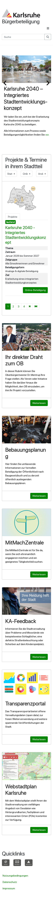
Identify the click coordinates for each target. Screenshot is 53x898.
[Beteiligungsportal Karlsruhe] (21, 13)
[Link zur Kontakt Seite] (6, 863)
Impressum (9, 888)
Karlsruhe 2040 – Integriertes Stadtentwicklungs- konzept (25, 98)
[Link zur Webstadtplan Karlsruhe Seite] (26, 766)
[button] (5, 83)
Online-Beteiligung (35, 290)
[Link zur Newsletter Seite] (17, 863)
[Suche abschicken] (47, 37)
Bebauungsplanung (25, 453)
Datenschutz (10, 882)
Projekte (12, 216)
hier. (47, 135)
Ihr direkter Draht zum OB (24, 360)
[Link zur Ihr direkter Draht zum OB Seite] (26, 337)
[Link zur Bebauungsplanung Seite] (26, 429)
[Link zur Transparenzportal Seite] (26, 683)
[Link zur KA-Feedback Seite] (26, 601)
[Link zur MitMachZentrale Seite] (26, 522)
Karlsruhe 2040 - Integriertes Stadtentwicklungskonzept (25, 235)
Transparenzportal (25, 703)
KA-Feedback (20, 621)
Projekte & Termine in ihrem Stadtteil (26, 162)
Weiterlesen (39, 403)
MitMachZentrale (24, 542)
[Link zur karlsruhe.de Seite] (28, 863)
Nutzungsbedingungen (15, 875)
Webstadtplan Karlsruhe (21, 789)
